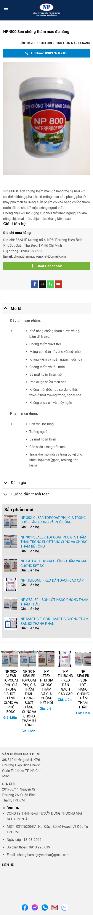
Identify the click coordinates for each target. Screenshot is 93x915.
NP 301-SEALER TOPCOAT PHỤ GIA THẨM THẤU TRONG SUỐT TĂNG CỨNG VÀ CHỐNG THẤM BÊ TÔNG (29, 698)
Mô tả (16, 309)
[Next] (88, 692)
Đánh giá (18, 483)
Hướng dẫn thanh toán (30, 494)
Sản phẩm (26, 43)
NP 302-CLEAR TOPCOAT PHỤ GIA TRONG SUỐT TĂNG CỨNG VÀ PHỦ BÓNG (10, 691)
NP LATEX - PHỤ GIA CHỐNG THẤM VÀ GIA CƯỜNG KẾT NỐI (46, 687)
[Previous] (5, 692)
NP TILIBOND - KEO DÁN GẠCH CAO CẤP (65, 682)
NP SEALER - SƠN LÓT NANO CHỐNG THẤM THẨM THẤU (83, 689)
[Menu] (5, 9)
